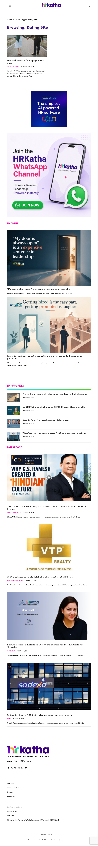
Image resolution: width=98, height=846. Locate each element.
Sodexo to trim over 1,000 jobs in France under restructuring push (39, 715)
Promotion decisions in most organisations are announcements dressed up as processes (44, 357)
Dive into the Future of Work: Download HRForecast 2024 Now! (33, 820)
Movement (11, 651)
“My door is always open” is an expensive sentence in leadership (38, 289)
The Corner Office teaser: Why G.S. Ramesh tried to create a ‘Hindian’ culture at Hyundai (46, 508)
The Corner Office (14, 512)
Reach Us (11, 797)
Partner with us (13, 788)
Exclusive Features (14, 807)
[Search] (88, 5)
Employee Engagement (15, 580)
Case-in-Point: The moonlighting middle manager (46, 420)
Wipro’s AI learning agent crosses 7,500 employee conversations (54, 433)
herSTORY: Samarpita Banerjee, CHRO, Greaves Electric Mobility (53, 407)
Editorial (10, 816)
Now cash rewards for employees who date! (25, 62)
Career (10, 792)
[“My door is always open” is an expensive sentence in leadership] (49, 258)
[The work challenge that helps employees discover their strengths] (13, 397)
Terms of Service (67, 840)
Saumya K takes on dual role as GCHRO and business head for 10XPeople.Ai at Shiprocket (45, 646)
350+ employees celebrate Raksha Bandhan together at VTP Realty (40, 577)
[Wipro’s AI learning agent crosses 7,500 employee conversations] (13, 436)
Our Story (11, 783)
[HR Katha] (51, 6)
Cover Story (12, 811)
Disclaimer (31, 840)
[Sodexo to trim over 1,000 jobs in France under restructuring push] (49, 686)
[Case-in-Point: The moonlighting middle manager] (13, 423)
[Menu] (10, 5)
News (9, 719)
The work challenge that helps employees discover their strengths (54, 394)
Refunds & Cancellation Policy (48, 840)
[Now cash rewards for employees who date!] (27, 46)
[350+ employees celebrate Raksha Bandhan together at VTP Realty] (49, 548)
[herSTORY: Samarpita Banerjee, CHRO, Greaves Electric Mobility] (13, 410)
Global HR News (13, 66)
